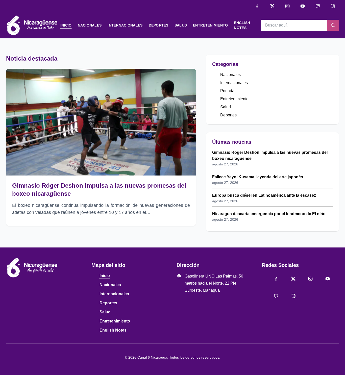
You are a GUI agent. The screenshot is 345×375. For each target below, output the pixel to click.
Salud (181, 25)
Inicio (66, 25)
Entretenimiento (210, 25)
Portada (227, 91)
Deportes (158, 25)
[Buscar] (333, 25)
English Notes (113, 330)
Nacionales (90, 25)
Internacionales (125, 25)
